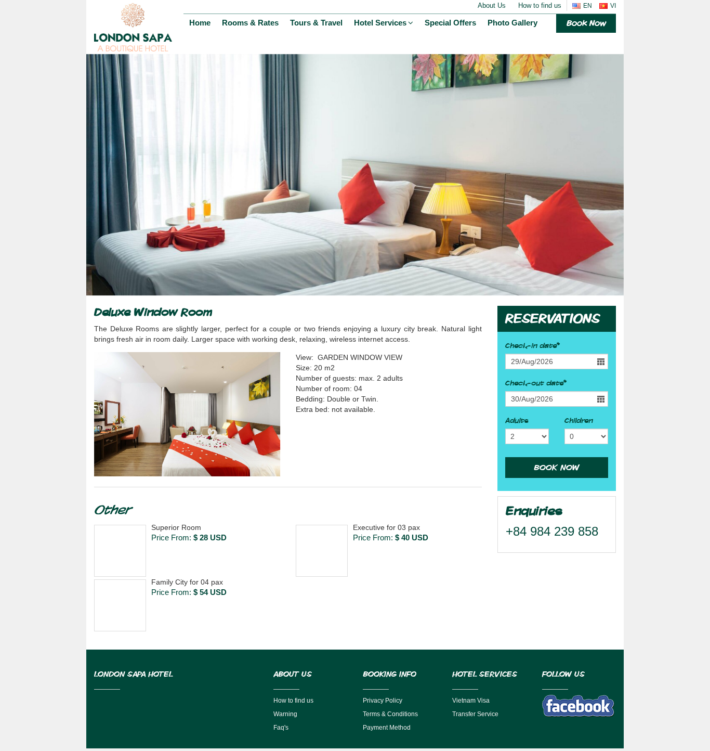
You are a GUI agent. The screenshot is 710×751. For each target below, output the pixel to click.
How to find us (539, 5)
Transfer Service (475, 714)
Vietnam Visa (471, 700)
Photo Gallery (512, 22)
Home (200, 22)
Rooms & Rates (250, 22)
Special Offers (450, 22)
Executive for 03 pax (386, 527)
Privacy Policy (382, 700)
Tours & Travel (316, 22)
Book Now (586, 23)
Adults (516, 420)
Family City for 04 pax (187, 582)
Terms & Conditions (390, 714)
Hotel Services (380, 22)
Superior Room (176, 527)
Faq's (280, 727)
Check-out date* (536, 383)
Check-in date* (532, 345)
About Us (492, 5)
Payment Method (387, 727)
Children (578, 420)
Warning (285, 714)
